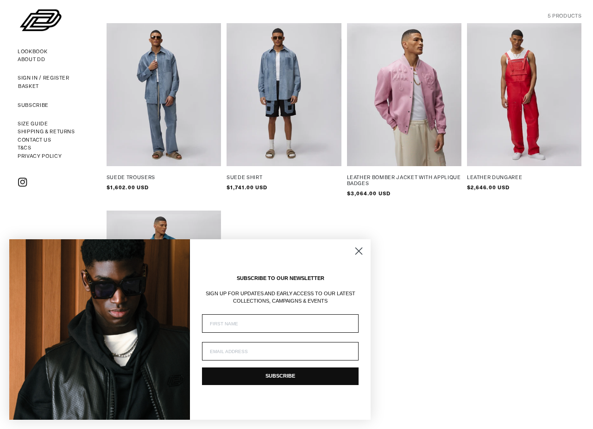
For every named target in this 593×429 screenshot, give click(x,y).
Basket (28, 88)
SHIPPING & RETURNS (46, 132)
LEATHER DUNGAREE (495, 177)
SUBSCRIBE (280, 376)
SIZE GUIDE (33, 124)
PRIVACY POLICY (40, 156)
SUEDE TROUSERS (131, 177)
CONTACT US (34, 140)
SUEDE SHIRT (244, 177)
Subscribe (33, 105)
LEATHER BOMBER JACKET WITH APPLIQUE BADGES (404, 181)
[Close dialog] (359, 251)
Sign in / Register (43, 78)
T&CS (25, 148)
